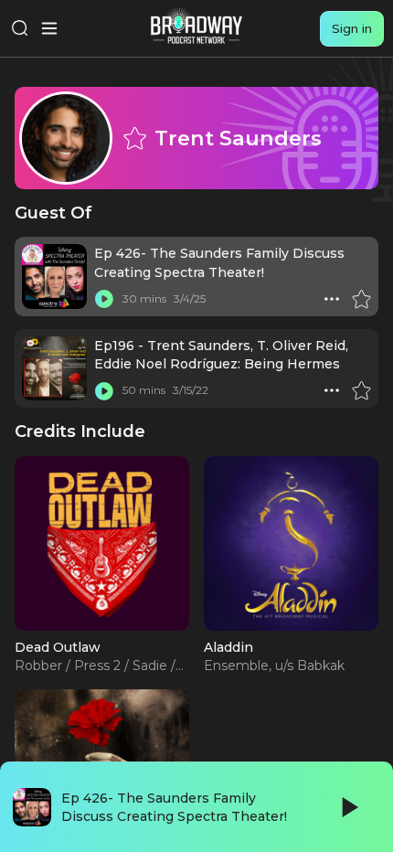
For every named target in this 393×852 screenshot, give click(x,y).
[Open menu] (49, 28)
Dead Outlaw (58, 647)
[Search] (20, 28)
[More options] (332, 299)
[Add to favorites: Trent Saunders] (134, 138)
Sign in (352, 28)
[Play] (348, 807)
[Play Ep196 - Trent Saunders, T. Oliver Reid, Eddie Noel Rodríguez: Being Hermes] (104, 390)
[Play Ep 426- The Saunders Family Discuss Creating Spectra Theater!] (104, 299)
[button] (332, 299)
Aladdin (228, 647)
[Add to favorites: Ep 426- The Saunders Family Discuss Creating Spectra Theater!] (361, 299)
